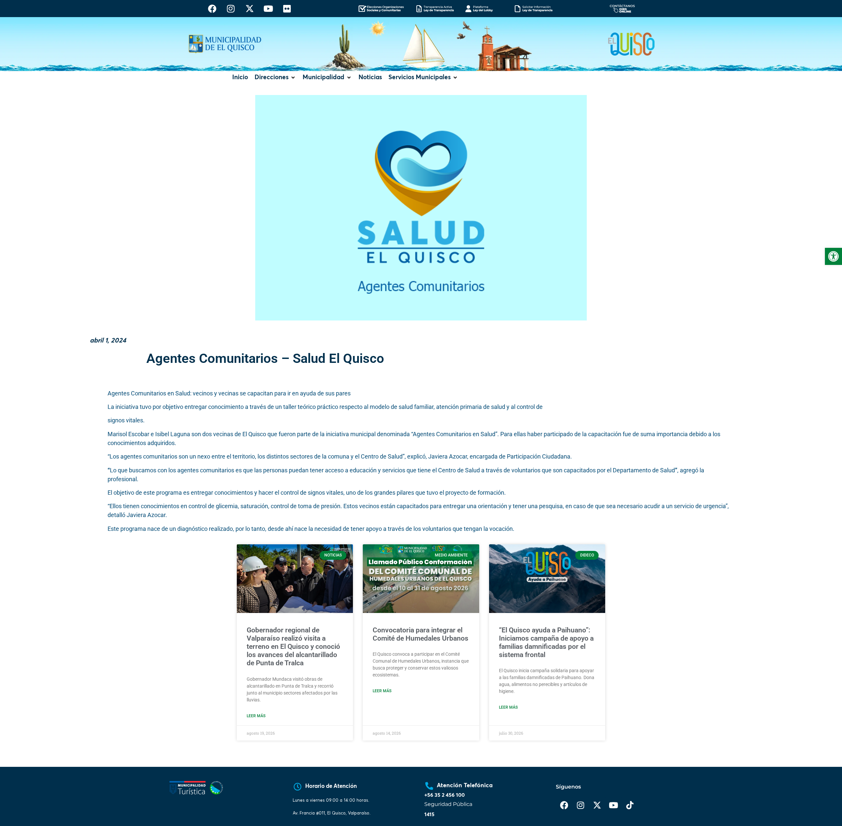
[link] (833, 256)
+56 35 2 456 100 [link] (444, 795)
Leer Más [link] (256, 716)
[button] (275, 77)
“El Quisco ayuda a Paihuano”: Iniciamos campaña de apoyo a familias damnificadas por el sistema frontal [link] (546, 642)
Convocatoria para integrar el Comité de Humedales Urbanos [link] (420, 634)
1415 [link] (429, 814)
